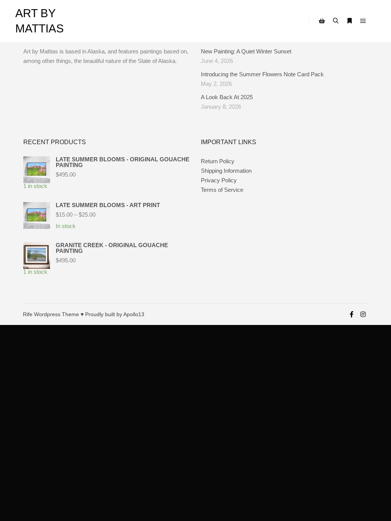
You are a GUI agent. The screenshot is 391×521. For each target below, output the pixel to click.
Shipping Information (226, 170)
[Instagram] (363, 314)
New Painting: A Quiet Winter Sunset (246, 51)
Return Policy (217, 161)
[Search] (336, 21)
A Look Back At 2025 (227, 97)
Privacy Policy (219, 180)
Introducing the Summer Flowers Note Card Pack (262, 74)
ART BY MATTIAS (39, 21)
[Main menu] (363, 21)
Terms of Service (222, 190)
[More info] (349, 21)
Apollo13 (133, 314)
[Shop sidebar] (322, 21)
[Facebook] (352, 314)
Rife (27, 314)
